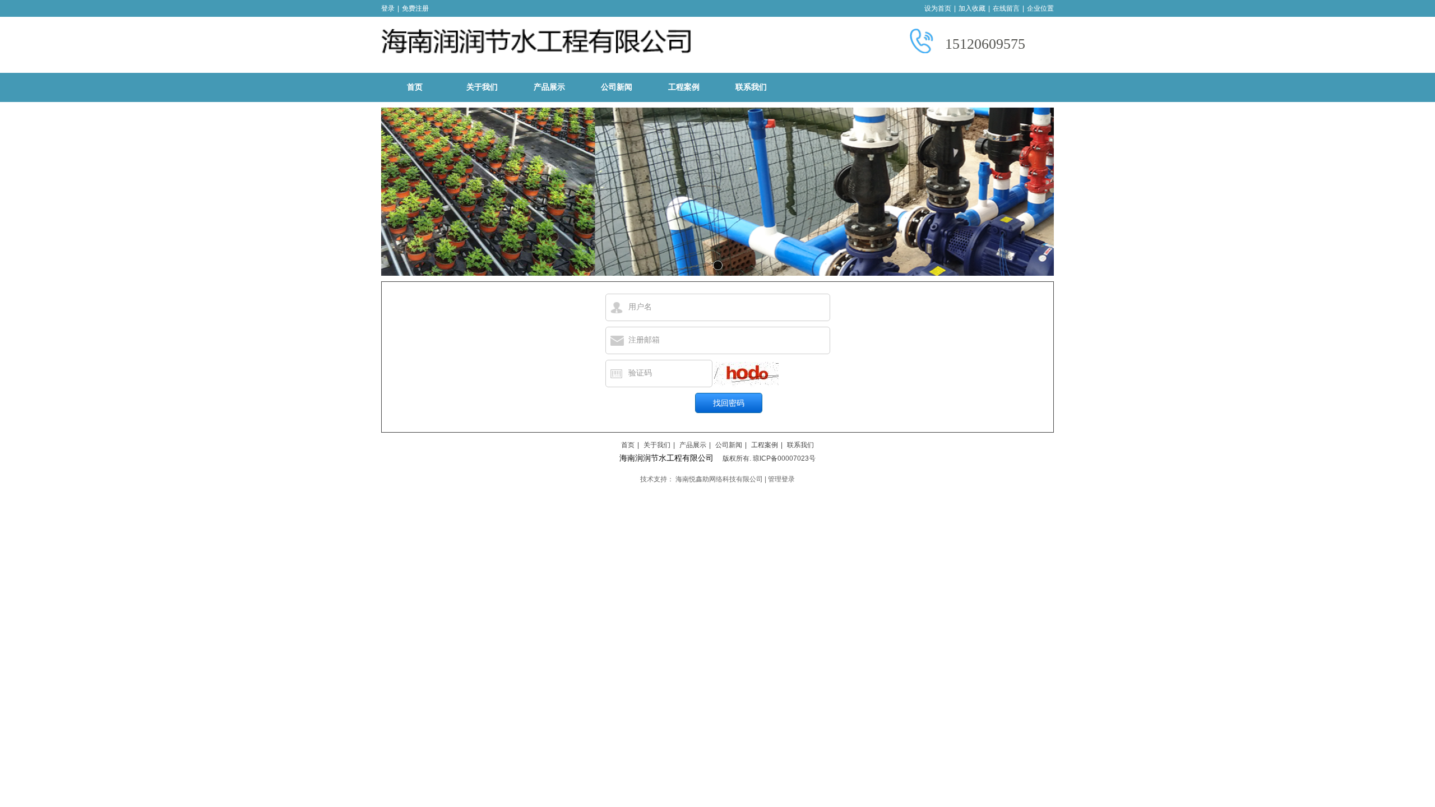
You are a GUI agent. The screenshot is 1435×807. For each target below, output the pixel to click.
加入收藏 (972, 8)
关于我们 (657, 445)
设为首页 (937, 8)
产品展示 (692, 445)
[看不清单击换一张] (746, 374)
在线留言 (1006, 8)
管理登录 (781, 479)
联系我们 (800, 445)
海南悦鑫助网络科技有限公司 (719, 479)
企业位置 (1040, 8)
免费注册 (415, 8)
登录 (388, 8)
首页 (628, 445)
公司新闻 (728, 445)
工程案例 (764, 445)
